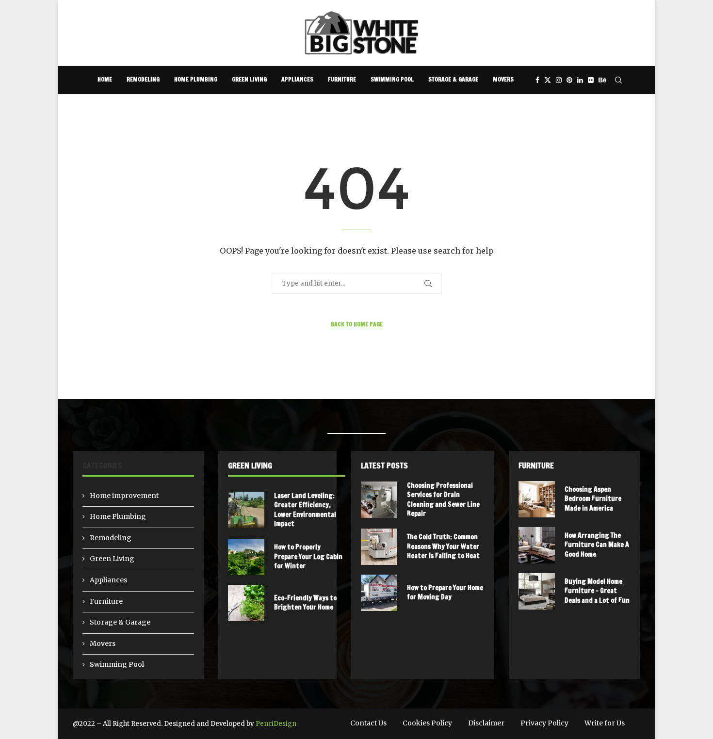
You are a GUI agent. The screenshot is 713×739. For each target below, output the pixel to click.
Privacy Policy (544, 723)
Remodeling (143, 79)
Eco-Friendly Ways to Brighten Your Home (305, 602)
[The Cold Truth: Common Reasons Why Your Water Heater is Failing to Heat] (379, 547)
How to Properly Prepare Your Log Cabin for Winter (308, 556)
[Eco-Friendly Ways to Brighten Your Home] (246, 603)
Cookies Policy (427, 723)
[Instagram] (559, 80)
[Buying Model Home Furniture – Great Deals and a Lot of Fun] (537, 591)
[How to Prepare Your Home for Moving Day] (379, 593)
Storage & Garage (453, 79)
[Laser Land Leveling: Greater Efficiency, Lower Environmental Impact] (246, 510)
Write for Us (604, 723)
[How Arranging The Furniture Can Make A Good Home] (537, 545)
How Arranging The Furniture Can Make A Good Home (597, 544)
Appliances (297, 79)
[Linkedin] (580, 80)
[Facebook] (537, 80)
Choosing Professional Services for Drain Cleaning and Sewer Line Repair (443, 500)
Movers (503, 79)
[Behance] (602, 80)
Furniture (342, 79)
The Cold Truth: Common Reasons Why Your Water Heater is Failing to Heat (443, 546)
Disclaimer (486, 723)
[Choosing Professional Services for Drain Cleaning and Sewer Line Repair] (379, 500)
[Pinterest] (569, 80)
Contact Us (368, 723)
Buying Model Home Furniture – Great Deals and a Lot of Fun (597, 591)
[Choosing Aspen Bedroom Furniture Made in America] (537, 499)
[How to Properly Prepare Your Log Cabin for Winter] (246, 557)
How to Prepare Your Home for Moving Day (445, 592)
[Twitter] (547, 80)
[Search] (618, 80)
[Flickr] (591, 80)
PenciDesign (276, 724)
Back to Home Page (357, 324)
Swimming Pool (392, 79)
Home (104, 79)
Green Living (249, 79)
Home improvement (124, 495)
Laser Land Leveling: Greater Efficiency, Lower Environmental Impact (305, 510)
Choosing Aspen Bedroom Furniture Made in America (593, 498)
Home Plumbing (195, 79)
